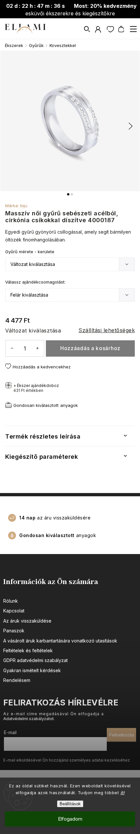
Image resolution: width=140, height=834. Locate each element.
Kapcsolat (13, 610)
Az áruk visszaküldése (27, 621)
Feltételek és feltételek (28, 650)
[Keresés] (87, 29)
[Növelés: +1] (37, 348)
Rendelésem (16, 680)
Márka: (16, 205)
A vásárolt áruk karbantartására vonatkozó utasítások (60, 640)
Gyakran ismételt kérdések (32, 670)
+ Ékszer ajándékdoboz (36, 388)
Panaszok (13, 630)
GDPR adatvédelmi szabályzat (35, 660)
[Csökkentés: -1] (12, 348)
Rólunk (10, 601)
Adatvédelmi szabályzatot (28, 718)
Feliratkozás (121, 734)
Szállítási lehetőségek (106, 330)
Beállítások (70, 803)
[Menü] (133, 29)
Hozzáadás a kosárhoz (90, 348)
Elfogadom (70, 819)
